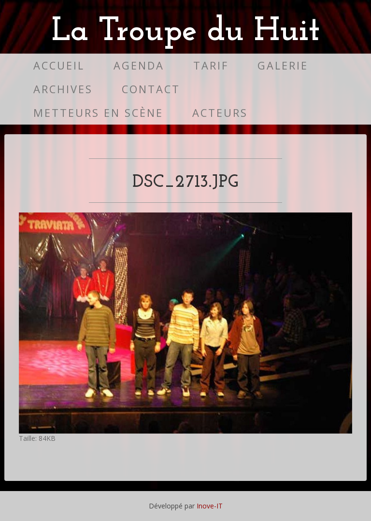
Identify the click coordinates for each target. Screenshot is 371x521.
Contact (151, 89)
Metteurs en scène (98, 113)
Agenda (139, 65)
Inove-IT (210, 505)
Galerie (282, 65)
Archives (63, 89)
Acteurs (220, 113)
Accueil (59, 65)
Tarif (210, 65)
